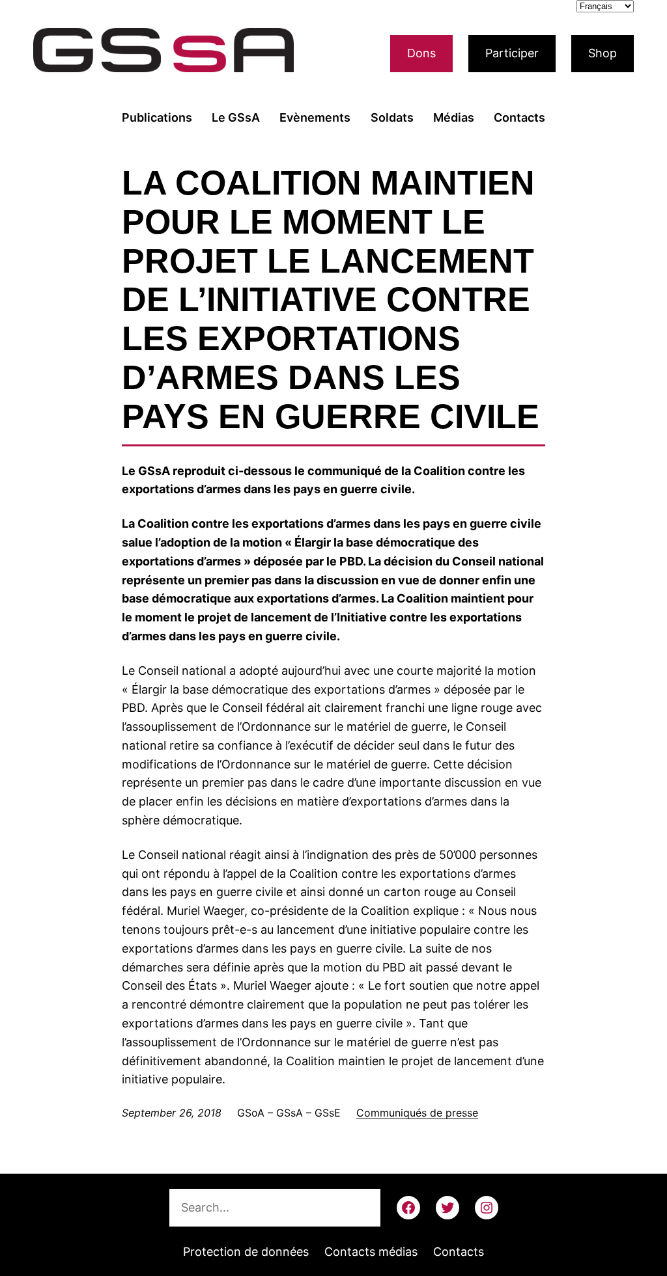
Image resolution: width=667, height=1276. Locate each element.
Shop (602, 53)
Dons (421, 53)
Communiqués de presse (417, 1112)
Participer (512, 53)
